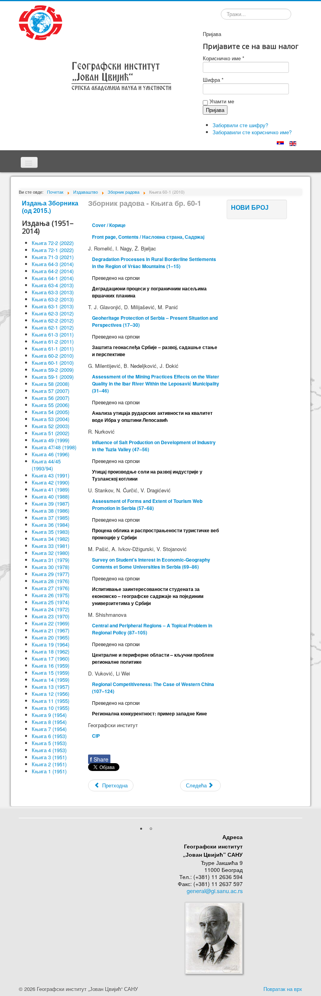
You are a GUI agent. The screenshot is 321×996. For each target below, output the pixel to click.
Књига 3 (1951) (49, 757)
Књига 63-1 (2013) (53, 306)
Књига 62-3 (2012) (53, 313)
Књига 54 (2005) (50, 412)
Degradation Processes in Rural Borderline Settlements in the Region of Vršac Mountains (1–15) (154, 263)
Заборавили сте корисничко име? (252, 132)
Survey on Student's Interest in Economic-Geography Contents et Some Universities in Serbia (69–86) (151, 563)
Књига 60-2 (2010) (53, 355)
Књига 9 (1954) (49, 715)
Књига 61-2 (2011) (53, 341)
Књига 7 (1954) (49, 729)
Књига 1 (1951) (49, 771)
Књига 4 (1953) (49, 750)
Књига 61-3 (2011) (53, 334)
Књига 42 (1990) (50, 482)
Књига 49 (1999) (50, 440)
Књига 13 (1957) (50, 686)
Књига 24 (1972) (50, 609)
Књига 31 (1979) (50, 560)
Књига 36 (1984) (50, 524)
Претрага (220, 15)
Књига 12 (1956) (50, 693)
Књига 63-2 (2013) (53, 299)
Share (99, 759)
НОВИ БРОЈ (250, 207)
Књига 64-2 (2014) (53, 271)
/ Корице (109, 225)
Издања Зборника (50, 202)
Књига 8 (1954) (49, 722)
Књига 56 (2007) (50, 398)
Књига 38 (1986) (50, 510)
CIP (96, 735)
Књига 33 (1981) (50, 545)
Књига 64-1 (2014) (53, 278)
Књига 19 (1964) (50, 644)
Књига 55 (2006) (50, 405)
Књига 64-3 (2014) (53, 264)
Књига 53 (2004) (50, 419)
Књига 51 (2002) (50, 433)
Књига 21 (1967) (50, 630)
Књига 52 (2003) (50, 426)
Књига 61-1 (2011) (53, 348)
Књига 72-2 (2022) (53, 243)
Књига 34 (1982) (50, 538)
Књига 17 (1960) (50, 658)
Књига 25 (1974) (50, 602)
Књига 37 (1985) (50, 517)
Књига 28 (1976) (50, 581)
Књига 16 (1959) (50, 665)
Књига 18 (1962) (50, 651)
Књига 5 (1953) (49, 743)
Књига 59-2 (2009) (53, 369)
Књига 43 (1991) (50, 475)
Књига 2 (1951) (49, 764)
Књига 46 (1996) (50, 454)
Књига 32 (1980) (50, 553)
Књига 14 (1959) (50, 679)
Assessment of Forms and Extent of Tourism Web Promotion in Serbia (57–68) (147, 504)
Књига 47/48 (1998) (54, 447)
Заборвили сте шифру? (240, 125)
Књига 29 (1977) (50, 574)
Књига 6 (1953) (49, 736)
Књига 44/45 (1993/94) (46, 464)
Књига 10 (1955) (50, 707)
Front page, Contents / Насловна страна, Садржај (148, 236)
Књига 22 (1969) (50, 623)
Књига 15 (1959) (50, 672)
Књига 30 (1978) (50, 567)
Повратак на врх (282, 988)
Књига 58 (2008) (50, 383)
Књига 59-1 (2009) (53, 376)
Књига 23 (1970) (50, 616)
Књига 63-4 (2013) (53, 285)
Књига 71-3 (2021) (53, 257)
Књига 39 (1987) (50, 503)
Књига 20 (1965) (50, 637)
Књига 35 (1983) (50, 531)
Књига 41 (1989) (50, 489)
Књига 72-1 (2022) (53, 250)
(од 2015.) (36, 210)
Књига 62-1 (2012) (53, 327)
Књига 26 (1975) (50, 595)
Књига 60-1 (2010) (53, 362)
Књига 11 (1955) (50, 700)
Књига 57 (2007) (50, 390)
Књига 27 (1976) (50, 588)
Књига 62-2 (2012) (53, 320)
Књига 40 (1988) (50, 496)
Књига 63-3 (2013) (53, 292)
